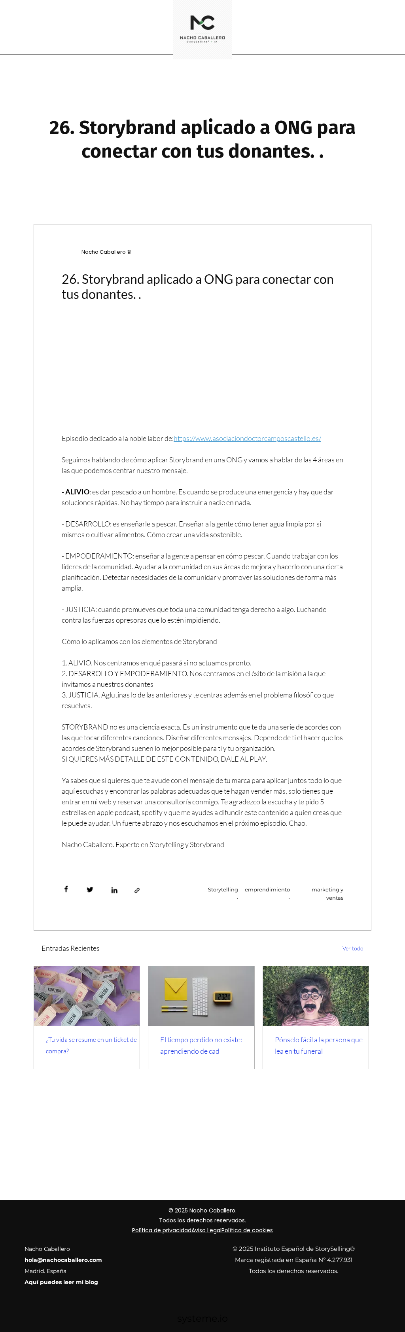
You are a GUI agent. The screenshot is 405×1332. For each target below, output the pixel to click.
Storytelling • (223, 893)
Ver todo (353, 948)
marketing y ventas (327, 893)
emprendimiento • (267, 893)
